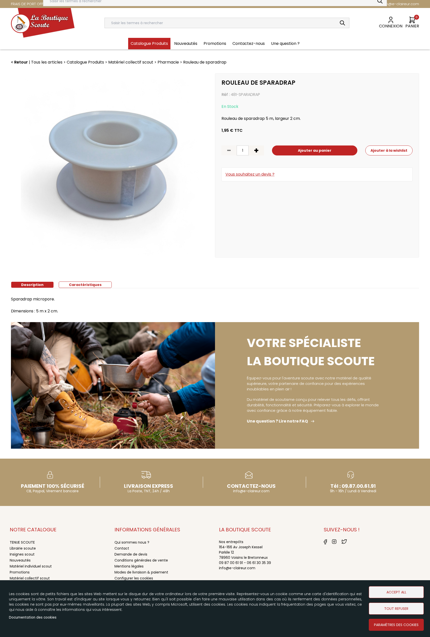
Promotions (20, 572)
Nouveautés (20, 560)
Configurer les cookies (133, 578)
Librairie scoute (23, 548)
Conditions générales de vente (141, 560)
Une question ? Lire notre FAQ (277, 421)
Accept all (396, 592)
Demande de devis (130, 554)
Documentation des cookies (32, 617)
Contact (121, 548)
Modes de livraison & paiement (141, 572)
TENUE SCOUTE (22, 542)
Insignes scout (22, 554)
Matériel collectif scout (30, 578)
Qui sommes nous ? (131, 542)
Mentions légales (129, 566)
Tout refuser (396, 608)
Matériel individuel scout (31, 566)
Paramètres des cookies (396, 624)
